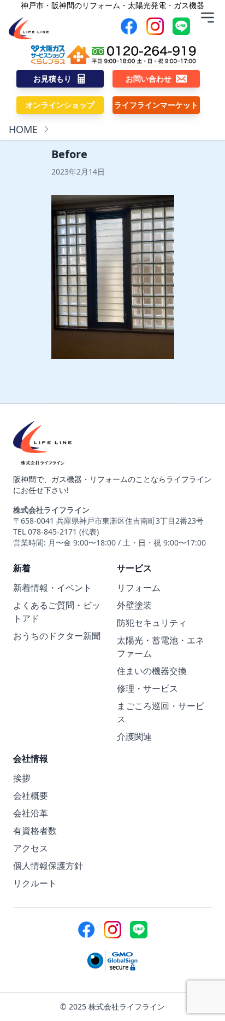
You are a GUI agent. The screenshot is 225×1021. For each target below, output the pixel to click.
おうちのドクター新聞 (56, 636)
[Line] (181, 26)
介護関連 (134, 736)
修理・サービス (147, 688)
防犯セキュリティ (152, 623)
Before (69, 154)
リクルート (35, 883)
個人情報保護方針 (48, 866)
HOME (23, 129)
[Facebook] (129, 26)
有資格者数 (35, 831)
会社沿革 (30, 813)
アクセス (30, 848)
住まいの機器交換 (152, 671)
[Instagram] (155, 26)
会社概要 (30, 796)
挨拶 (22, 778)
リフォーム (139, 588)
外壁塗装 (134, 605)
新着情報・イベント (52, 588)
